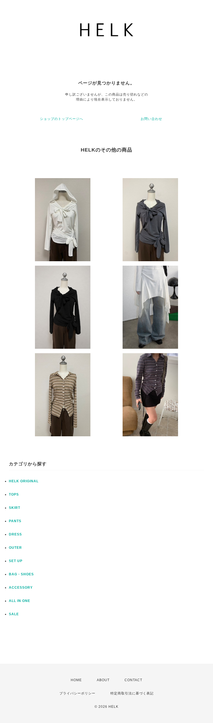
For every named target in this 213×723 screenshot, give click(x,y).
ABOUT (103, 680)
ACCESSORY (21, 587)
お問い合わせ (151, 119)
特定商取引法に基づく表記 (132, 693)
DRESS (15, 534)
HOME (76, 680)
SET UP (15, 561)
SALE (14, 614)
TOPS (14, 494)
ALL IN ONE (19, 601)
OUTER (15, 548)
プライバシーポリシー (77, 693)
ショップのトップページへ (61, 119)
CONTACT (133, 680)
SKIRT (14, 508)
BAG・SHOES (21, 574)
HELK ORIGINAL (24, 481)
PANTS (15, 521)
